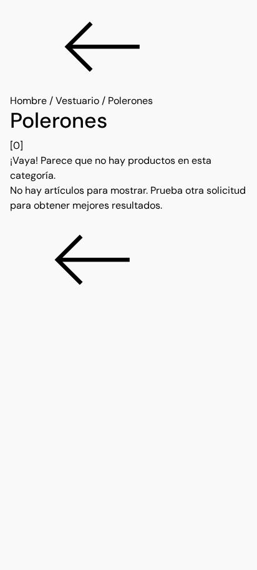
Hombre (28, 100)
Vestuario (77, 100)
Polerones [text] (130, 100)
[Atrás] (128, 46)
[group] (128, 130)
